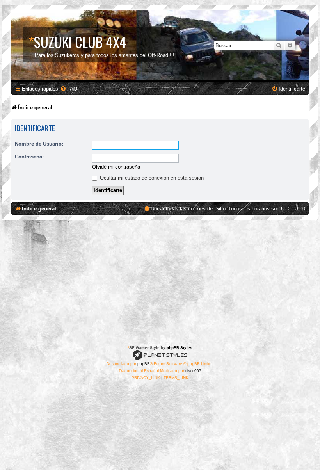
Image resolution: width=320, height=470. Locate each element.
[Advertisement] (160, 278)
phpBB (143, 363)
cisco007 (193, 371)
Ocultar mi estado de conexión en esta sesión (151, 178)
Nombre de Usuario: (39, 144)
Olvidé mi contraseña (116, 167)
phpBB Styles (179, 347)
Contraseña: (29, 157)
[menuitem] (68, 88)
